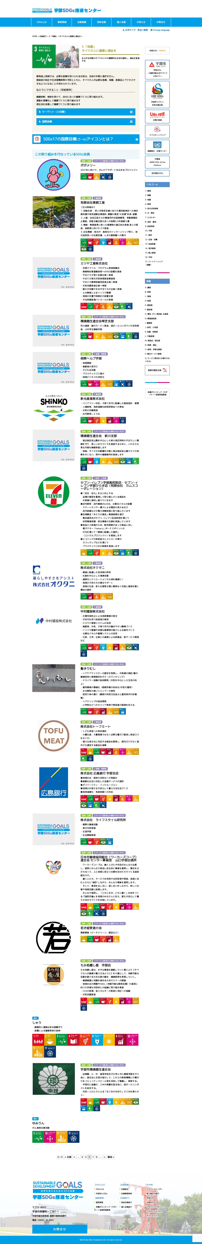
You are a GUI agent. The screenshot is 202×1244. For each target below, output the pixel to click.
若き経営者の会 (91, 928)
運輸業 (149, 323)
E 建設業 (97, 198)
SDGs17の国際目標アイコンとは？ (78, 139)
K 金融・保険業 (100, 354)
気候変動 (152, 244)
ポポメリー (88, 165)
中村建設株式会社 (93, 611)
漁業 (149, 296)
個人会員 (121, 22)
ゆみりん (38, 1123)
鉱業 (149, 300)
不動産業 (150, 336)
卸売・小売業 (152, 327)
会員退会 (124, 1189)
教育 (149, 204)
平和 (150, 257)
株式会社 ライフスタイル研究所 (103, 820)
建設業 (150, 305)
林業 (149, 292)
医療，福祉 (151, 345)
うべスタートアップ (157, 135)
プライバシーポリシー (155, 1207)
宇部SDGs (157, 50)
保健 (149, 199)
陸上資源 (152, 253)
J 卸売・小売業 (100, 478)
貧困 (149, 191)
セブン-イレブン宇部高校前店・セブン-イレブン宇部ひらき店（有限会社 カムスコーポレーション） (109, 485)
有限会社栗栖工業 (93, 202)
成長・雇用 (151, 222)
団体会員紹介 (126, 1202)
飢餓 (149, 195)
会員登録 (81, 22)
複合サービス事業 (154, 354)
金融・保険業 (152, 332)
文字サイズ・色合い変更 (136, 30)
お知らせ (141, 22)
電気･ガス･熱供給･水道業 (157, 314)
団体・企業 (86, 161)
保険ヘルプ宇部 (91, 358)
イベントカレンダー (155, 1189)
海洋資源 (152, 248)
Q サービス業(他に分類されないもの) (109, 161)
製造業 (149, 309)
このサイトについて (155, 1211)
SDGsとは (42, 22)
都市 (150, 235)
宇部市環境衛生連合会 (96, 1069)
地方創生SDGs (157, 173)
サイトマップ (152, 1215)
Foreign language (161, 30)
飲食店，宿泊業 (154, 340)
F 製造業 (97, 563)
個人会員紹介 (126, 1207)
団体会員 (101, 22)
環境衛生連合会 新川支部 (99, 436)
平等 (150, 230)
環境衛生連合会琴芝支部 (97, 321)
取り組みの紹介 (153, 1193)
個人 (35, 1018)
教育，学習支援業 (154, 349)
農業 (149, 287)
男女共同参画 (152, 208)
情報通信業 (151, 318)
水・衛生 (150, 213)
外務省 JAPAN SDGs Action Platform (157, 162)
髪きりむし (88, 668)
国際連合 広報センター (157, 151)
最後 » (111, 1157)
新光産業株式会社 (93, 398)
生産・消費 (152, 239)
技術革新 (150, 226)
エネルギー (151, 217)
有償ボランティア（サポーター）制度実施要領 (157, 393)
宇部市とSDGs (101, 1193)
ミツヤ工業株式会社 (94, 263)
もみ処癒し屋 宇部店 (96, 965)
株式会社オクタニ (93, 567)
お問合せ (161, 22)
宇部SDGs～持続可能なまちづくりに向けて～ (157, 73)
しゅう (36, 1022)
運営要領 (62, 22)
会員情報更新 (126, 1193)
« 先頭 (68, 1157)
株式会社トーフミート (96, 726)
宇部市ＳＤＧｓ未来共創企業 (157, 103)
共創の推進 (157, 120)
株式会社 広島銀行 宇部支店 (99, 773)
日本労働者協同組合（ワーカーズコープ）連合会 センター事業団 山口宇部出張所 (109, 858)
